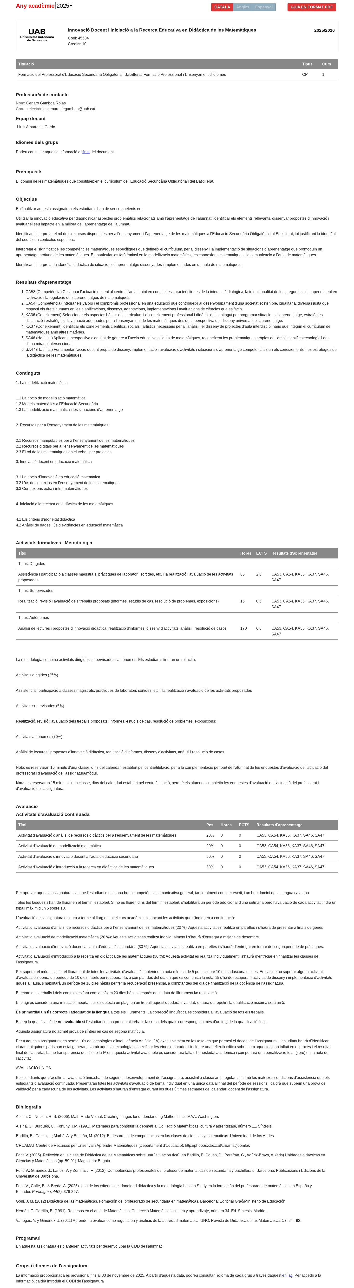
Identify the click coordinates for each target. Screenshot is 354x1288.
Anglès (242, 7)
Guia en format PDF (312, 7)
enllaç (287, 1275)
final (86, 152)
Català (222, 7)
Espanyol (264, 7)
